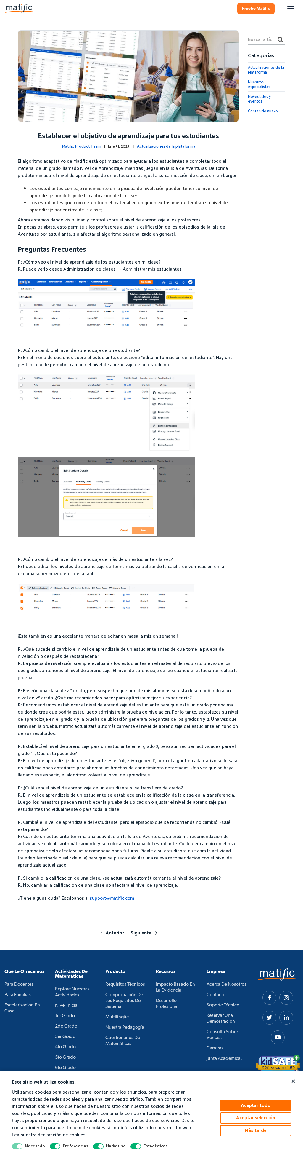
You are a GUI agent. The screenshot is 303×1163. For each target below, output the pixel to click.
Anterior (115, 933)
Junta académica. (224, 1058)
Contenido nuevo (263, 111)
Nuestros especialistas (259, 84)
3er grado (65, 1036)
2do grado (66, 1026)
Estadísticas (155, 1146)
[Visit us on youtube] (278, 1037)
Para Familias (17, 995)
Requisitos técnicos (125, 984)
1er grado (65, 1016)
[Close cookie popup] (293, 1081)
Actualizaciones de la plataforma (166, 146)
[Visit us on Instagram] (286, 998)
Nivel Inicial (67, 1005)
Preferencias (75, 1146)
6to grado (65, 1067)
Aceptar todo (255, 1106)
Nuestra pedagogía (124, 1027)
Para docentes (18, 984)
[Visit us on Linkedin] (286, 1018)
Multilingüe (117, 1017)
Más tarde (256, 1131)
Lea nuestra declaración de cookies (49, 1135)
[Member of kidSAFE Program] (278, 1063)
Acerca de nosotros (226, 984)
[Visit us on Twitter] (269, 1018)
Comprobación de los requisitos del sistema (124, 1001)
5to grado (65, 1057)
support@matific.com (112, 898)
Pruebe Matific (256, 9)
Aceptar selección (255, 1118)
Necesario (35, 1146)
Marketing (116, 1146)
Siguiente (141, 933)
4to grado (65, 1047)
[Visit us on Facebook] (269, 998)
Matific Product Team (81, 146)
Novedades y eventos (259, 99)
